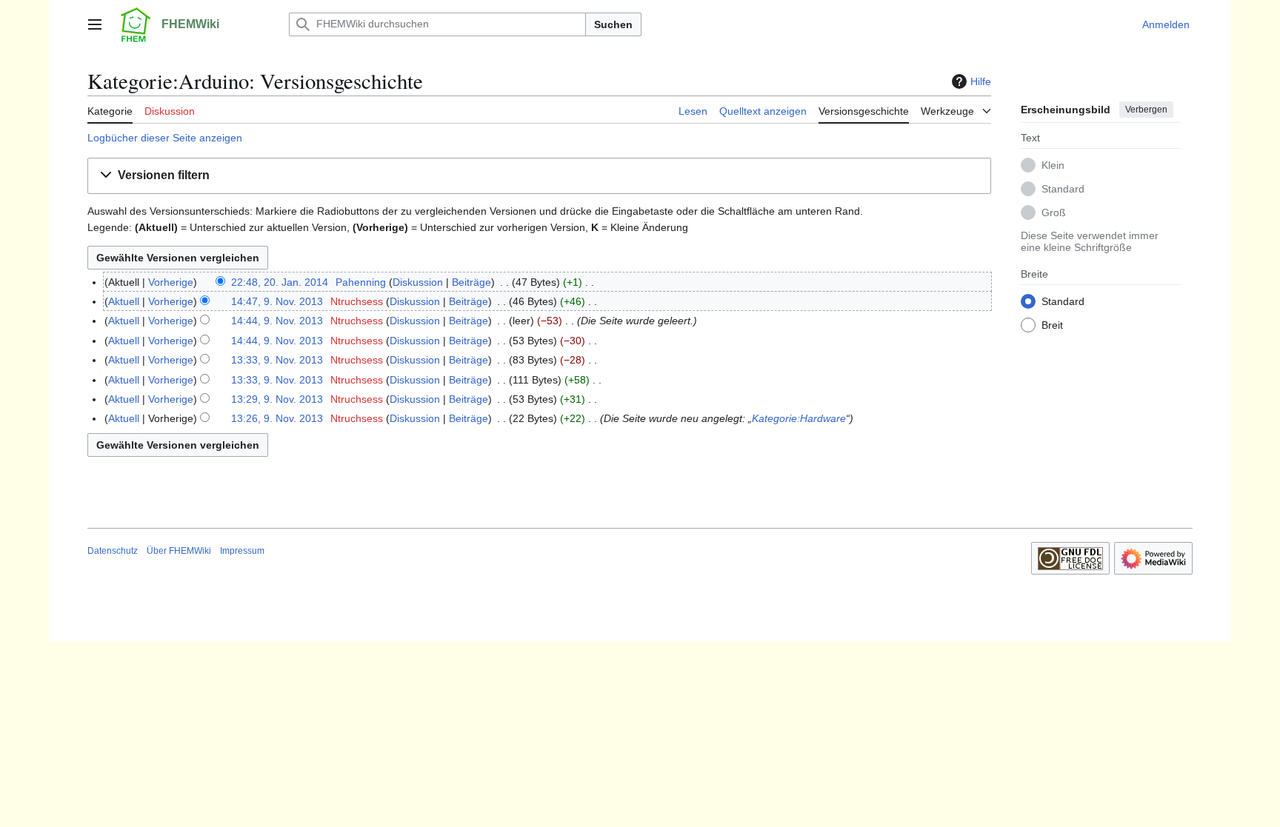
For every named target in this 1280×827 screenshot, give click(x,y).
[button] (95, 24)
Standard (1062, 189)
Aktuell (123, 301)
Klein (1052, 165)
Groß (1053, 212)
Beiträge (471, 282)
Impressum (242, 551)
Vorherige (170, 282)
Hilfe (980, 81)
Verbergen (1146, 109)
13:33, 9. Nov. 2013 (277, 360)
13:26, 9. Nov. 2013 (277, 418)
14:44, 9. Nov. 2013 (277, 321)
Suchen (613, 24)
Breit (1052, 325)
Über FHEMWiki (179, 551)
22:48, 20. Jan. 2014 (279, 282)
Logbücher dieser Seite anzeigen (164, 138)
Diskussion (418, 282)
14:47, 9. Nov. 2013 (277, 301)
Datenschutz (112, 551)
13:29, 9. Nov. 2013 (277, 399)
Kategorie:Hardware (799, 418)
